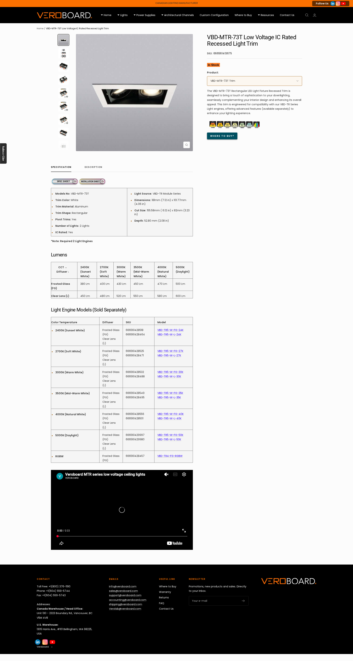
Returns (164, 597)
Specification (61, 167)
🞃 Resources (266, 15)
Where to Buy (243, 15)
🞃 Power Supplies (144, 15)
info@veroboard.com (122, 586)
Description (93, 167)
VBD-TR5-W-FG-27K (170, 351)
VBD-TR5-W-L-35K (169, 397)
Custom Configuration (214, 15)
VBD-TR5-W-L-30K (169, 376)
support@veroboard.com (125, 595)
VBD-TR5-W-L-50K (169, 439)
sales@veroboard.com (123, 591)
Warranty (165, 592)
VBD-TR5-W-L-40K (169, 418)
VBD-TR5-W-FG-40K (170, 414)
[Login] (314, 15)
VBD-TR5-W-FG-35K (170, 393)
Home (40, 28)
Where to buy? (222, 136)
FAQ (161, 603)
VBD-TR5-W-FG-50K (170, 435)
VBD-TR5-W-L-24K (169, 334)
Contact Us (287, 15)
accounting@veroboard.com (127, 600)
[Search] (307, 15)
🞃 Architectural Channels (177, 15)
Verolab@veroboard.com (125, 609)
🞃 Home (106, 15)
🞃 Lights (122, 15)
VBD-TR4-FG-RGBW (170, 456)
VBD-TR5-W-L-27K (169, 355)
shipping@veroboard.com (125, 604)
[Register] (243, 601)
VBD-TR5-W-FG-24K (170, 330)
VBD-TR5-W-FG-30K (170, 372)
